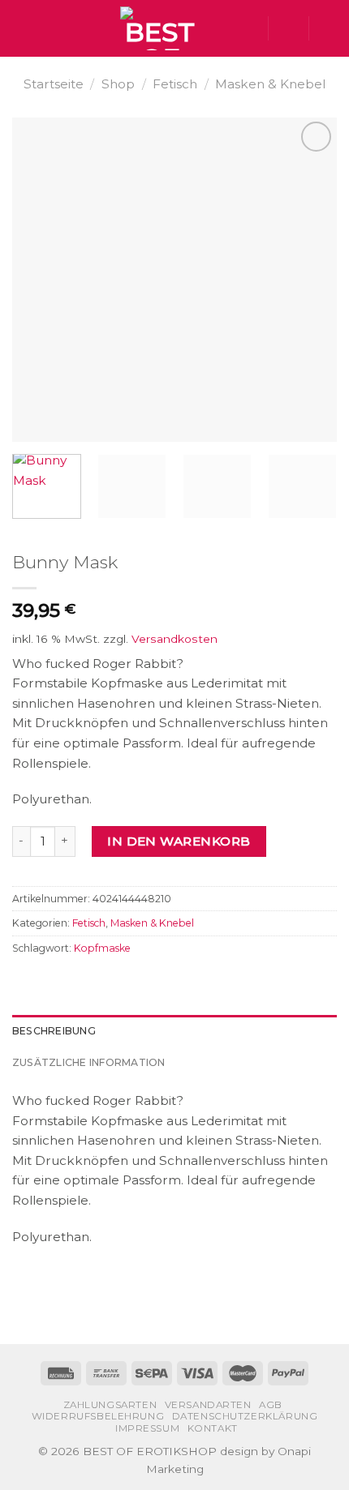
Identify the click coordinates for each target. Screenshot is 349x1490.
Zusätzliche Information (89, 1062)
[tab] (174, 1031)
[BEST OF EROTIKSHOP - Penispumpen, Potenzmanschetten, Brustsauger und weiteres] (160, 28)
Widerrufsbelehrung (98, 1416)
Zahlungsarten (110, 1405)
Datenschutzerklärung (245, 1416)
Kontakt (212, 1428)
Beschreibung (54, 1031)
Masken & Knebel (270, 84)
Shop (118, 84)
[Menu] (21, 28)
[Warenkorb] (329, 28)
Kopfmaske (102, 948)
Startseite (54, 84)
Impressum (147, 1428)
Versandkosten (174, 638)
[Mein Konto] (288, 28)
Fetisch (175, 84)
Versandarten (208, 1405)
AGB (270, 1405)
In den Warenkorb (178, 841)
